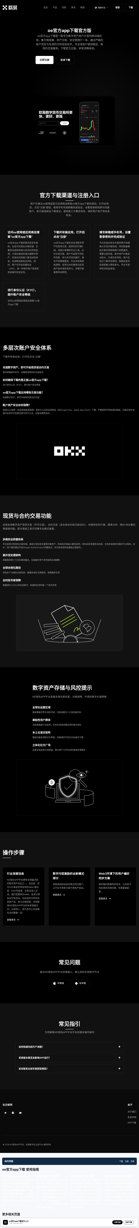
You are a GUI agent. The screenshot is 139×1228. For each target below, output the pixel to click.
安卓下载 (65, 59)
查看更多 (11, 919)
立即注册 (44, 59)
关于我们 (132, 1111)
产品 (55, 7)
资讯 (73, 7)
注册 (127, 1161)
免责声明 (132, 1117)
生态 (45, 7)
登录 (117, 7)
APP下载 (132, 1122)
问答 (132, 1161)
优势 (64, 7)
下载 (131, 7)
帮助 (82, 7)
